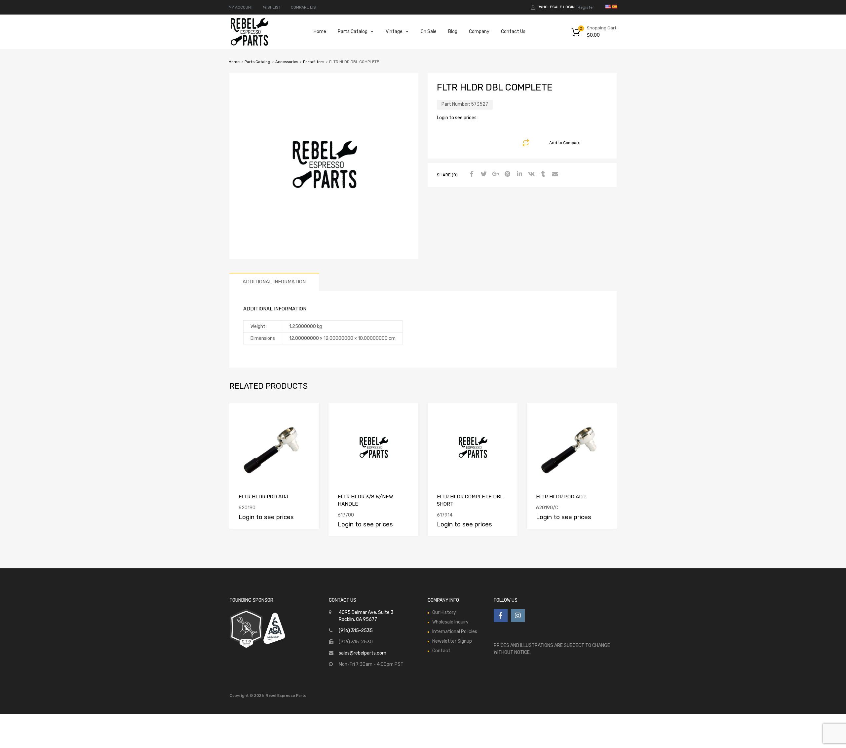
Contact (441, 651)
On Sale (429, 31)
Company (479, 31)
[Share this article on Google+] (494, 174)
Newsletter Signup (452, 641)
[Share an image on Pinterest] (506, 174)
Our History (444, 612)
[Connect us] (501, 616)
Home (320, 31)
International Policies (454, 631)
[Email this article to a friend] (554, 174)
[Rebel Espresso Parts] (249, 45)
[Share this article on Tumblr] (542, 174)
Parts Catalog (352, 31)
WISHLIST (272, 7)
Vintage (394, 31)
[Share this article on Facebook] (471, 174)
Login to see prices (457, 118)
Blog (452, 31)
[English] (608, 6)
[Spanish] (614, 6)
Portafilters (313, 61)
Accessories (286, 61)
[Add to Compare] (308, 413)
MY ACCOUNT (241, 7)
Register (586, 7)
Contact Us (513, 31)
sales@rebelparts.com (362, 653)
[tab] (274, 282)
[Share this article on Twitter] (483, 174)
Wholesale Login (557, 7)
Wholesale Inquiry (450, 622)
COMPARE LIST (304, 7)
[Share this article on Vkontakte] (530, 174)
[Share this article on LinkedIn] (518, 174)
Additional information (274, 282)
